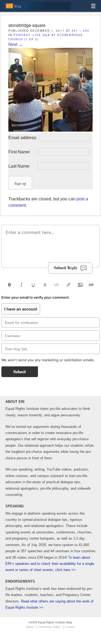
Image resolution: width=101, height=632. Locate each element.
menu (93, 6)
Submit (19, 371)
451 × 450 (80, 30)
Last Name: (22, 166)
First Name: (22, 152)
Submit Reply (66, 267)
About (30, 627)
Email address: (23, 137)
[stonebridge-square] (50, 130)
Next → (15, 44)
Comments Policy (49, 627)
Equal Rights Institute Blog (37, 9)
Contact (70, 627)
